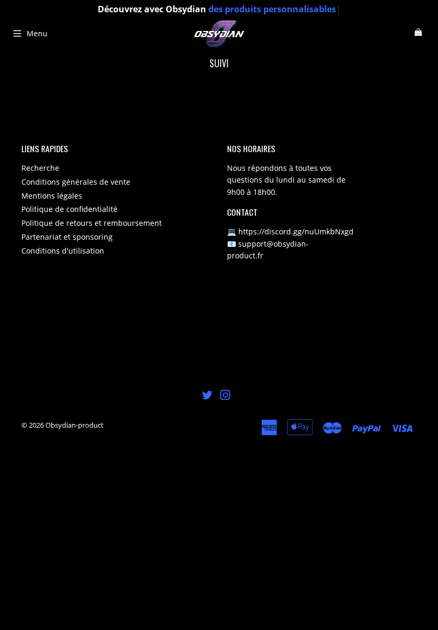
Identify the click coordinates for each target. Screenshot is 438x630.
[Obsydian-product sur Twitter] (207, 396)
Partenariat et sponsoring (67, 237)
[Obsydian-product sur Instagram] (225, 396)
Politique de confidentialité (69, 209)
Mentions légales (51, 196)
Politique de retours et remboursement (91, 223)
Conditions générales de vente (75, 182)
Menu (37, 33)
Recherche (40, 168)
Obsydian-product (74, 425)
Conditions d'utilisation (62, 251)
